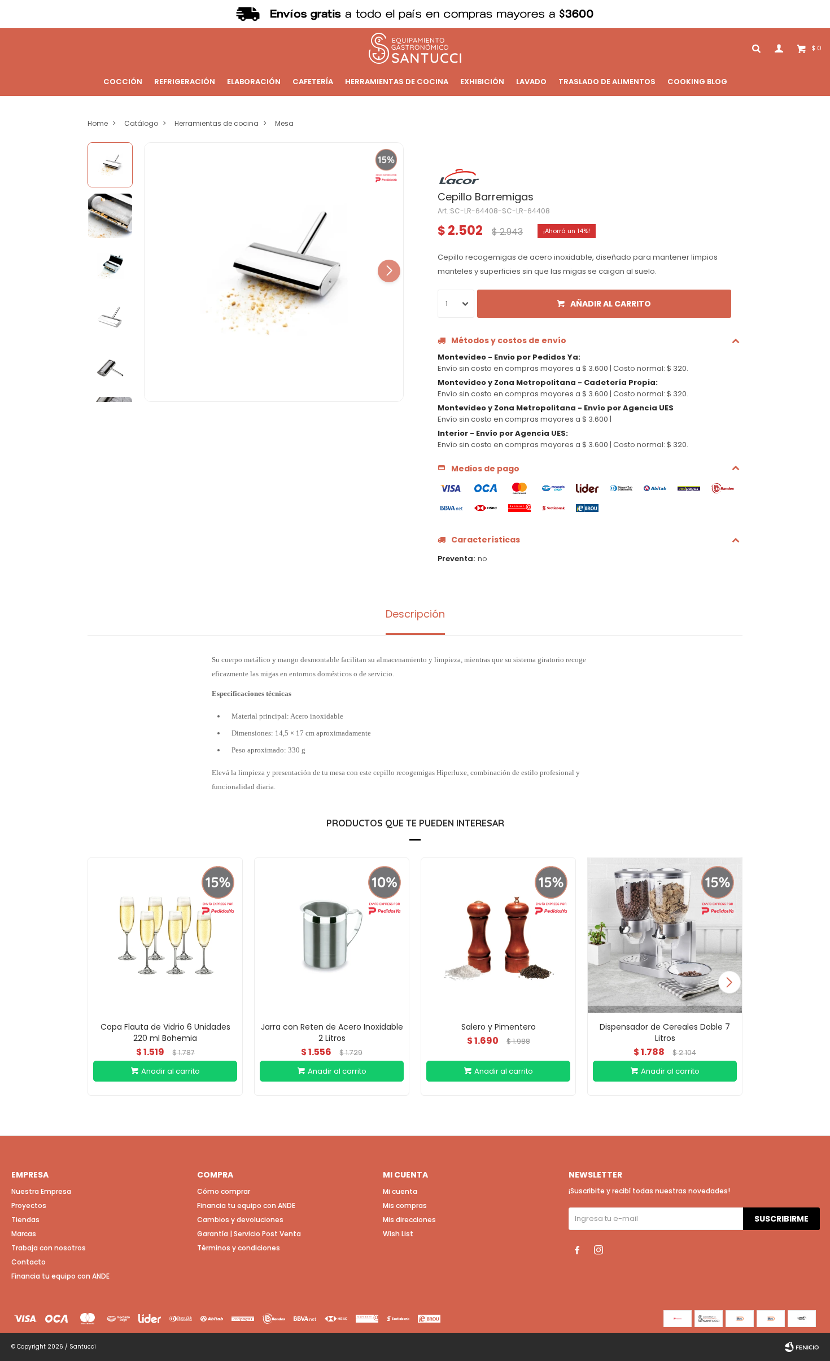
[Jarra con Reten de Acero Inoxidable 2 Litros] (331, 935)
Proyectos (28, 1205)
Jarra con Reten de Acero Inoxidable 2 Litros (332, 1032)
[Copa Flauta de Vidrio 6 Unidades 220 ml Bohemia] (165, 935)
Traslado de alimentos (607, 81)
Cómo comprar (223, 1191)
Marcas (23, 1234)
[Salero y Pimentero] (498, 935)
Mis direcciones (409, 1219)
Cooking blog (697, 81)
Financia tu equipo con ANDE (60, 1276)
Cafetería (312, 81)
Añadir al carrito (610, 303)
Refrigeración (184, 81)
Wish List (398, 1234)
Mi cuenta (400, 1191)
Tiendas (25, 1219)
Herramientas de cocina (396, 81)
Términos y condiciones (238, 1248)
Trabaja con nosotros (48, 1248)
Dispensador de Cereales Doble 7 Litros (665, 1032)
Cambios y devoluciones (240, 1219)
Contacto (28, 1262)
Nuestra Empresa (41, 1191)
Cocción (122, 81)
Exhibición (482, 81)
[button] (389, 271)
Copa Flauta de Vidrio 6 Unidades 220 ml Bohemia (165, 1032)
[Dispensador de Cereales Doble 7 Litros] (664, 935)
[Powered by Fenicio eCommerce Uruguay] (802, 1346)
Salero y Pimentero (498, 1026)
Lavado (531, 81)
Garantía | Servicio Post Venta (249, 1234)
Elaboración (254, 81)
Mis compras (405, 1205)
